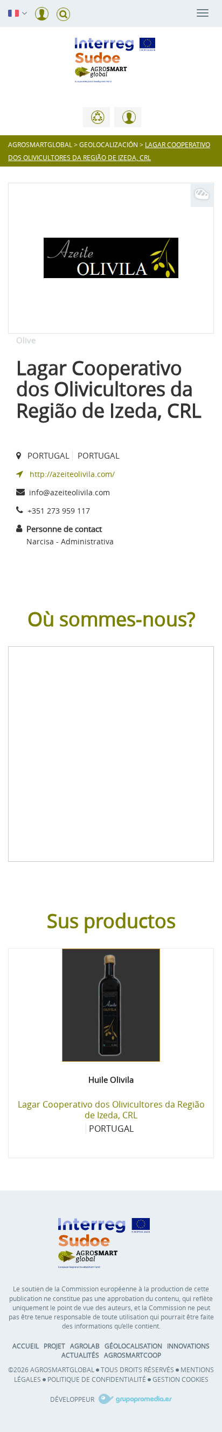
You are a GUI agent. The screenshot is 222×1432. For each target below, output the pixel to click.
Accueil (25, 1345)
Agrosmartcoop (132, 1355)
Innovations (188, 1345)
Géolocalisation (133, 1345)
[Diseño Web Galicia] (134, 1399)
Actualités (80, 1355)
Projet (54, 1345)
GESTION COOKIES (180, 1379)
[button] (13, 12)
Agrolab (85, 1345)
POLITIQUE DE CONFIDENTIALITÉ (96, 1379)
